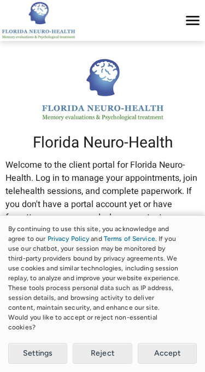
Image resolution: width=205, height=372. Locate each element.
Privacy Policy (69, 239)
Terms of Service (129, 239)
